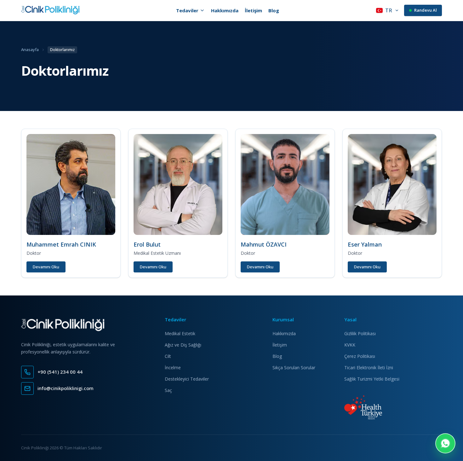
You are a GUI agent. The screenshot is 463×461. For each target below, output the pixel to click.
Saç (168, 390)
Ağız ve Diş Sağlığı (183, 345)
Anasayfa (30, 49)
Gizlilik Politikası (360, 333)
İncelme (173, 368)
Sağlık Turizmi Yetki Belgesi (371, 379)
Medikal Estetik (180, 333)
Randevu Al (425, 10)
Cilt (168, 356)
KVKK (349, 345)
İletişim (253, 10)
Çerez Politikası (359, 356)
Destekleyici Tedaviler (187, 379)
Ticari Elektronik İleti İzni (368, 368)
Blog (273, 10)
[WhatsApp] (445, 443)
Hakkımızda (224, 10)
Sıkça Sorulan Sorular (293, 368)
